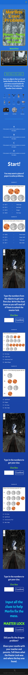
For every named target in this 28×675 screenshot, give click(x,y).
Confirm (19, 320)
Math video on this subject (14, 74)
